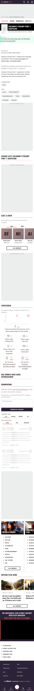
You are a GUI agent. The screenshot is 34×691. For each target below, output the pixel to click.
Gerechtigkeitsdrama (8, 96)
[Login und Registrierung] (28, 2)
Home (2, 17)
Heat (6, 563)
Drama (4, 92)
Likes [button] (17, 422)
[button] (4, 689)
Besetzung (28, 21)
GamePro (5, 676)
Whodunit (14, 100)
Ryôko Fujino (5, 61)
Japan (4, 85)
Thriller (17, 96)
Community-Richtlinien (20, 389)
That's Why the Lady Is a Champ (17, 618)
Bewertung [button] (26, 422)
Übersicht (5, 21)
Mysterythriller (25, 96)
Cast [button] (11, 226)
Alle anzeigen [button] (17, 248)
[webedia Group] (17, 681)
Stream (12, 21)
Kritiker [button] (20, 416)
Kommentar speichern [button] (16, 409)
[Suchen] (24, 2)
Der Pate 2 (7, 554)
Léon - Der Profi (9, 560)
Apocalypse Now (9, 557)
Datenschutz (6, 668)
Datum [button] (7, 422)
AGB (18, 664)
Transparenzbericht (22, 668)
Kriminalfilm (5, 100)
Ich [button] (28, 416)
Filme (6, 17)
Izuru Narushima (20, 59)
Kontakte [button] (13, 416)
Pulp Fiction (8, 537)
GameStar (19, 672)
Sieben (6, 548)
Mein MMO (20, 676)
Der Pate (7, 543)
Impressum (6, 664)
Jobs (4, 672)
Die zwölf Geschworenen (11, 551)
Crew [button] (22, 226)
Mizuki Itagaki (16, 61)
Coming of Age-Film (13, 92)
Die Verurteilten (9, 546)
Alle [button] (6, 416)
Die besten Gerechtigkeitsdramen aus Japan (24, 366)
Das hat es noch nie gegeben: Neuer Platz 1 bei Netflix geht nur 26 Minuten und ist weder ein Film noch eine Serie (12, 598)
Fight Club (7, 540)
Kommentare (20, 21)
